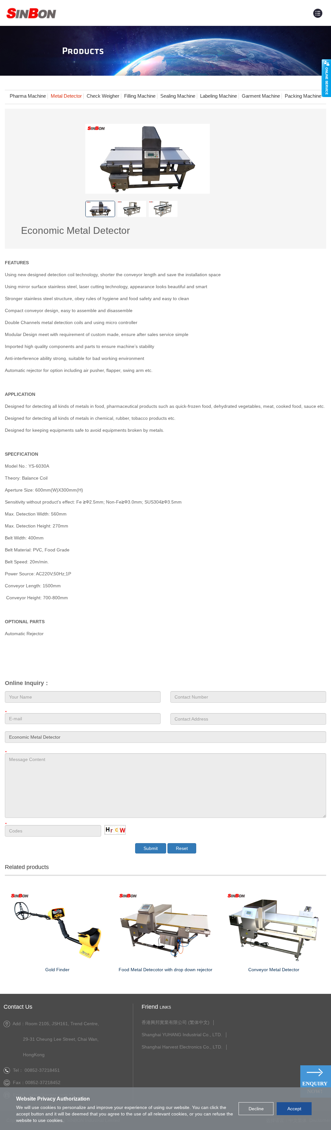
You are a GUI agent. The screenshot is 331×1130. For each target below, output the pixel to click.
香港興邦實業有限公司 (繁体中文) (175, 1022)
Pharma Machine (28, 96)
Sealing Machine (177, 96)
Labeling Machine (218, 96)
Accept (294, 1108)
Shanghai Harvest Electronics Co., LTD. (182, 1047)
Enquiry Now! (314, 1087)
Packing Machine (303, 96)
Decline (256, 1108)
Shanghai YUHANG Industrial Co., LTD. (182, 1034)
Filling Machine (139, 96)
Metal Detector (66, 96)
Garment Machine (261, 96)
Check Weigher (103, 96)
